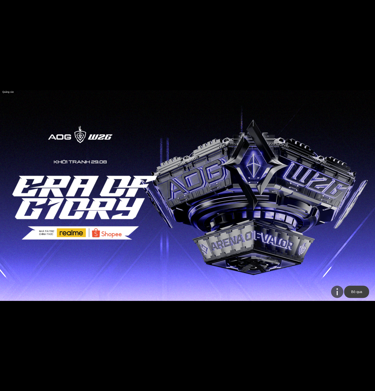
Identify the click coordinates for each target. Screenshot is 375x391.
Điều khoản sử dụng (199, 352)
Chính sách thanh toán (228, 352)
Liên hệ (169, 359)
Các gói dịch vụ (97, 352)
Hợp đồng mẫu (174, 352)
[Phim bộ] (159, 223)
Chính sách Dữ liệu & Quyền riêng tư (268, 352)
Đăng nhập (345, 5)
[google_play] (343, 353)
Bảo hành (108, 359)
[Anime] (327, 223)
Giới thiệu (79, 352)
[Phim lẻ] (215, 223)
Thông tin (140, 352)
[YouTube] (29, 362)
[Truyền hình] (48, 223)
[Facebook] (22, 362)
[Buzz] (100, 5)
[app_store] (320, 353)
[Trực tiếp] (104, 223)
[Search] (283, 5)
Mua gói (94, 359)
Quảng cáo (80, 359)
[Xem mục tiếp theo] (354, 16)
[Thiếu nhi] (272, 223)
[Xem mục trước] (50, 16)
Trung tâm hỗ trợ (120, 352)
